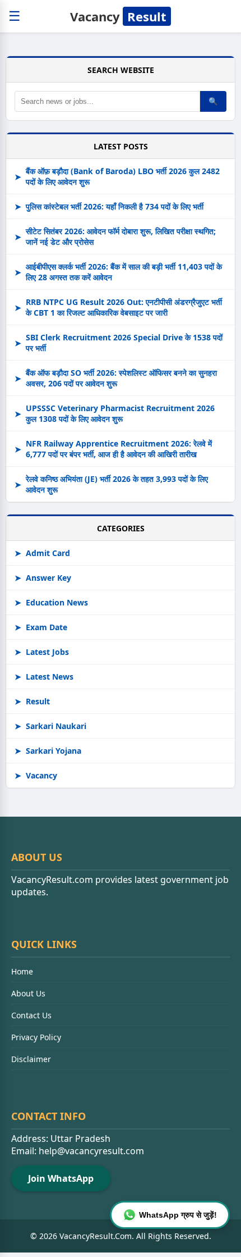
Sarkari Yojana (48, 750)
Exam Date (41, 627)
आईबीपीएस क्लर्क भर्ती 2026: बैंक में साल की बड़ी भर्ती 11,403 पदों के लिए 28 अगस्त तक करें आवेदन (118, 272)
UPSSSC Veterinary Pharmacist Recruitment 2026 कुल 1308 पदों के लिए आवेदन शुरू (115, 413)
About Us (28, 993)
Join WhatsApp (61, 1178)
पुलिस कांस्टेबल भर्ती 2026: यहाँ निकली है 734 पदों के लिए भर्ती (109, 206)
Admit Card (42, 553)
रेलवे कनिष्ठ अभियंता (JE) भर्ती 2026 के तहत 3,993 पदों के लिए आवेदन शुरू (111, 484)
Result (32, 701)
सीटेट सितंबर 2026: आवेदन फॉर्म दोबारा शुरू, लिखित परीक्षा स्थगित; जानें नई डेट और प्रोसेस (115, 236)
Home (22, 971)
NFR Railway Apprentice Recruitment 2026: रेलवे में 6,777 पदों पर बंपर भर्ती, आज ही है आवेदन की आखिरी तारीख (113, 448)
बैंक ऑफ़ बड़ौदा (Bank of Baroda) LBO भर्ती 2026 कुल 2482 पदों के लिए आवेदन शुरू (117, 176)
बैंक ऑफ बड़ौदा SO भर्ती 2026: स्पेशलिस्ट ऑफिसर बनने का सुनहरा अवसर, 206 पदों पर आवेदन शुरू (116, 378)
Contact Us (31, 1015)
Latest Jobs (42, 651)
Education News (51, 602)
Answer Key (43, 577)
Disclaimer (31, 1059)
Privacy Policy (36, 1037)
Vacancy (118, 16)
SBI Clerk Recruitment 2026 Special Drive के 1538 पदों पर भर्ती (119, 342)
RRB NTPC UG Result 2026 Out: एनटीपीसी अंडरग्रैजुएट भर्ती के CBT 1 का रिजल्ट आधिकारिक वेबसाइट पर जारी (118, 307)
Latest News (44, 676)
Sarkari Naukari (50, 726)
